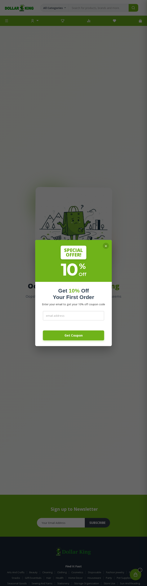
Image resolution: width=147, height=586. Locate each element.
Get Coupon (74, 335)
